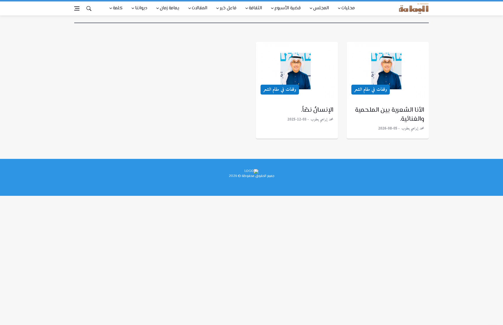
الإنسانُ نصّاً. (317, 110)
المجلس (321, 8)
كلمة (118, 8)
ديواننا (141, 8)
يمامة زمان (169, 8)
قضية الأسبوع (287, 8)
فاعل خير (228, 8)
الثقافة (255, 8)
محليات (348, 8)
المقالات (199, 8)
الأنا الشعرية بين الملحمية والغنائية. (389, 114)
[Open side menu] (76, 8)
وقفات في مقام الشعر (370, 90)
